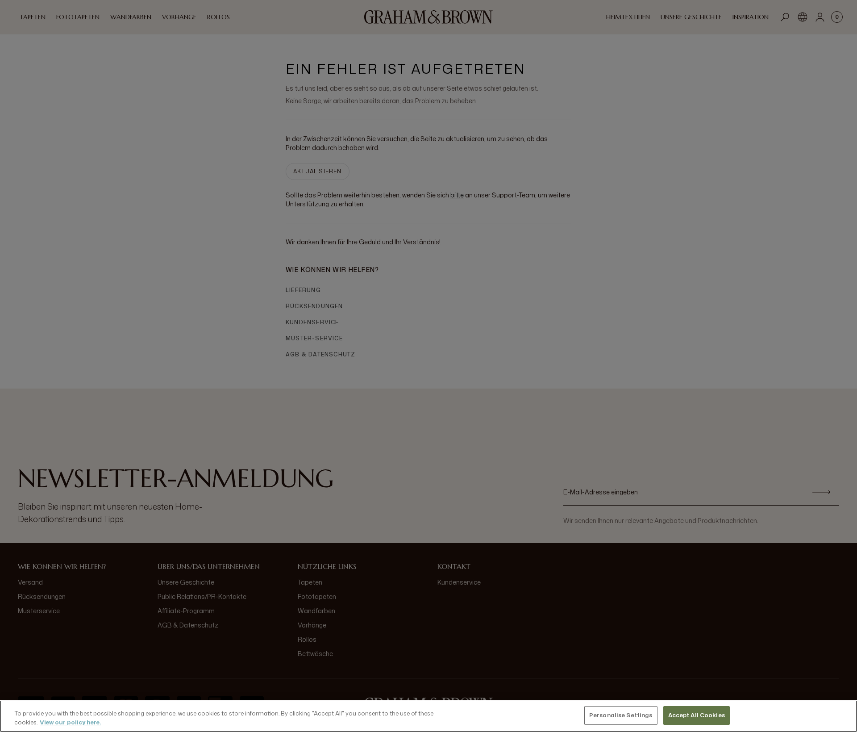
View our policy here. (70, 722)
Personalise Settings (621, 715)
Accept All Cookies (696, 715)
